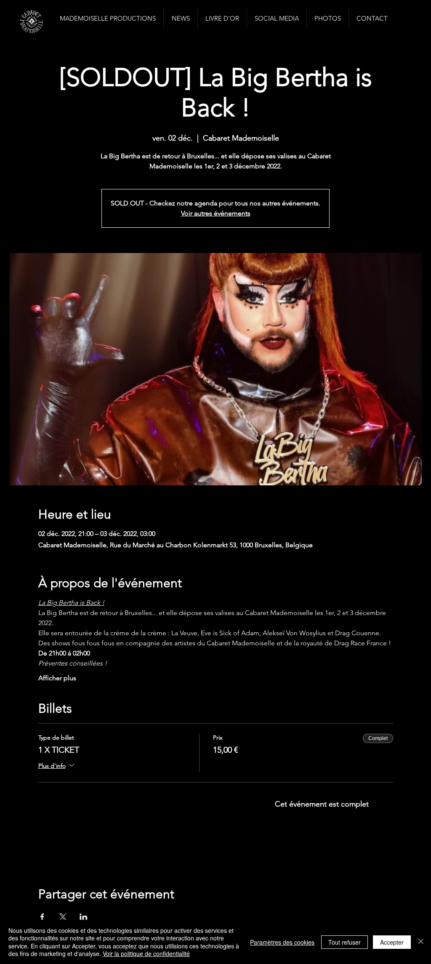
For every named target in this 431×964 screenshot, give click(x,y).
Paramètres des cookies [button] (282, 942)
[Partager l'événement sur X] (63, 916)
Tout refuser (344, 942)
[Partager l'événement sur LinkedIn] (84, 916)
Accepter (392, 942)
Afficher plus (57, 678)
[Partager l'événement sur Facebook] (42, 916)
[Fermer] (421, 942)
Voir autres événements (215, 213)
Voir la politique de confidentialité (146, 953)
